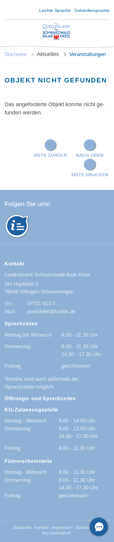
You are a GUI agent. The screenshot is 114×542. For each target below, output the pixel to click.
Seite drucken (89, 174)
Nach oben (89, 155)
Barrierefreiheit (56, 533)
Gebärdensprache (91, 10)
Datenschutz (88, 527)
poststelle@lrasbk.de (51, 311)
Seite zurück (50, 155)
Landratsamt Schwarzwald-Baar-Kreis (48, 275)
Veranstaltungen (87, 54)
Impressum (62, 527)
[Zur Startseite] (56, 32)
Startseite (15, 54)
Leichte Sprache (55, 10)
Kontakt (41, 527)
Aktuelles (48, 54)
